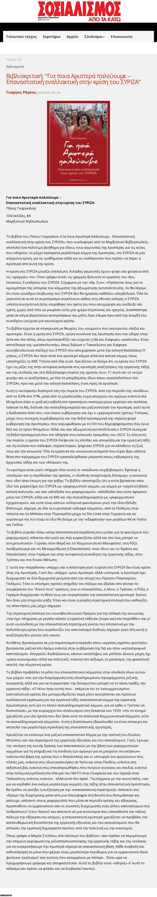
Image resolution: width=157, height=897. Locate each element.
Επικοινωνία (121, 36)
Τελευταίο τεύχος (21, 36)
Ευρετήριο (52, 36)
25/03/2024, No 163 (49, 92)
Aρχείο (72, 36)
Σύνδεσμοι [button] (93, 36)
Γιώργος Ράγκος (21, 92)
